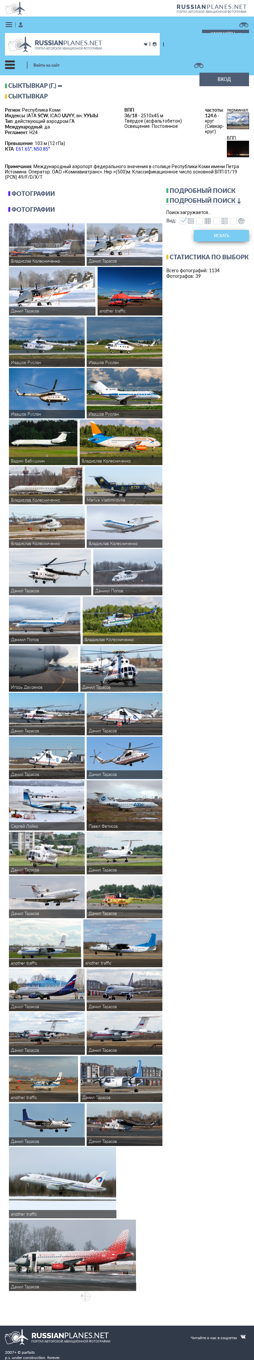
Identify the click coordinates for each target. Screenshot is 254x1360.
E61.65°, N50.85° (33, 149)
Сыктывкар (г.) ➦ (35, 85)
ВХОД (224, 79)
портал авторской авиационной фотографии (211, 12)
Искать (221, 235)
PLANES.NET (212, 6)
